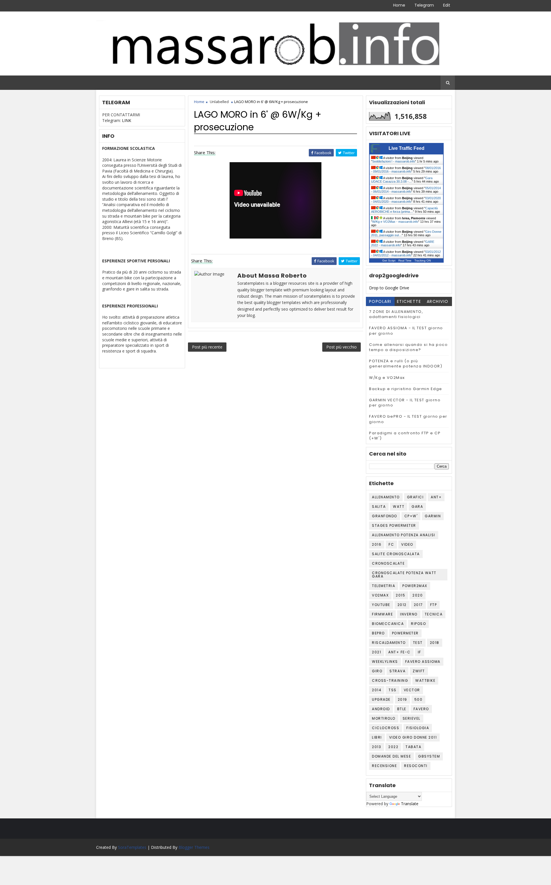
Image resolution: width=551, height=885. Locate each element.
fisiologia (417, 727)
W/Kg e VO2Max (387, 377)
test (418, 642)
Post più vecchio (341, 347)
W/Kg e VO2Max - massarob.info (395, 221)
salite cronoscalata (396, 553)
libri (377, 737)
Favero (421, 708)
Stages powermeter (394, 525)
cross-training (390, 680)
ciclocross (385, 727)
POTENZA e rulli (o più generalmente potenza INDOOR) (405, 363)
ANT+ (436, 497)
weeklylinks (385, 661)
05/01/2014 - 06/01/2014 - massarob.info (406, 189)
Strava (397, 671)
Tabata (413, 746)
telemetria (383, 585)
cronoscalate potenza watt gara (404, 574)
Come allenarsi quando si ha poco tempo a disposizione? (408, 347)
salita (379, 506)
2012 (402, 604)
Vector (412, 690)
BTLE (401, 708)
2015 (400, 595)
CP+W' (411, 516)
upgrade (381, 699)
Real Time (405, 260)
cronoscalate (388, 563)
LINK (126, 120)
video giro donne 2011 (413, 737)
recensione (384, 765)
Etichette (409, 301)
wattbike (425, 680)
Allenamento (386, 497)
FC (391, 544)
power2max (414, 585)
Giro (377, 671)
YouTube (381, 604)
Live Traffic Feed (406, 148)
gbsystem (429, 756)
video (407, 544)
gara (417, 506)
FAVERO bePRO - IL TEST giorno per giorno (408, 419)
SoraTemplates (132, 847)
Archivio (438, 301)
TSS (393, 690)
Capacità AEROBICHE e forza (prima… (404, 209)
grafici (415, 497)
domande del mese (391, 756)
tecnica (434, 614)
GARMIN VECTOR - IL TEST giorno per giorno (405, 402)
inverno (409, 614)
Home (399, 5)
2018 (434, 642)
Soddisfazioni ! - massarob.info (393, 161)
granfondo (384, 516)
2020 (417, 595)
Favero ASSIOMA (423, 661)
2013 (376, 746)
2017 (418, 604)
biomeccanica (388, 623)
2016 (376, 544)
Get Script (388, 260)
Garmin (433, 516)
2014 (376, 690)
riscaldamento (389, 642)
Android (381, 708)
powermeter (405, 633)
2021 (376, 652)
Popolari (380, 301)
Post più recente (207, 347)
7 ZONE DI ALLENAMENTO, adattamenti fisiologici (396, 314)
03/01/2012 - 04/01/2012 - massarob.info (406, 253)
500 (418, 699)
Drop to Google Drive (389, 288)
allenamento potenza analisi (403, 534)
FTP (433, 604)
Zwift (419, 671)
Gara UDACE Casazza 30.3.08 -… (401, 179)
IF (419, 652)
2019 (402, 699)
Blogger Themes (194, 847)
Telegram (424, 5)
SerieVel (411, 718)
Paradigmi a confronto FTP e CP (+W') (405, 435)
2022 (393, 746)
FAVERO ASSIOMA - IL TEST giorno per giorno (406, 330)
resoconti (416, 765)
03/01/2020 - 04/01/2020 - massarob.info (406, 199)
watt (398, 506)
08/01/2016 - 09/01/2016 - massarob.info (406, 169)
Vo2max (380, 595)
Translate (409, 803)
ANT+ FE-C (399, 652)
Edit (446, 5)
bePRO (378, 633)
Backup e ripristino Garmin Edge (405, 389)
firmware (382, 614)
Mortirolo (383, 718)
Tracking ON (422, 260)
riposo (418, 623)
